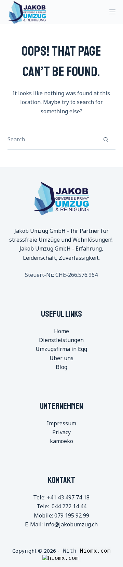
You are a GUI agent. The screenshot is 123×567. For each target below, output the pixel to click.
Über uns (61, 358)
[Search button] (105, 139)
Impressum (61, 423)
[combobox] (52, 139)
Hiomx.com (95, 551)
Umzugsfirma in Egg (61, 349)
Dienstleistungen (61, 340)
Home (61, 331)
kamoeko (61, 441)
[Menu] (112, 12)
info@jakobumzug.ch (71, 524)
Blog (61, 367)
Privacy (61, 432)
